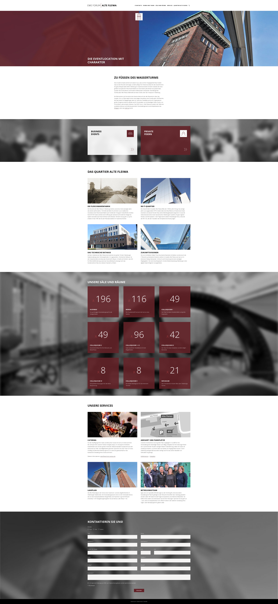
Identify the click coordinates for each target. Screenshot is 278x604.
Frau (90, 529)
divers (101, 529)
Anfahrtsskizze (144, 456)
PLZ (142, 549)
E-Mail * (90, 565)
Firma (142, 533)
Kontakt (145, 601)
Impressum (133, 601)
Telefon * (143, 557)
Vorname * (91, 541)
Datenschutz (140, 601)
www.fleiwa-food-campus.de (107, 456)
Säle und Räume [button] (161, 5)
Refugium (116, 108)
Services (169, 5)
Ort (155, 549)
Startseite (138, 5)
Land (89, 557)
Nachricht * (91, 573)
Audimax (127, 108)
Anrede (90, 527)
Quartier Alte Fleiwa (180, 5)
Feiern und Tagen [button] (148, 5)
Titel (89, 533)
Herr (96, 529)
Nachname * (144, 541)
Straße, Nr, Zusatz (92, 549)
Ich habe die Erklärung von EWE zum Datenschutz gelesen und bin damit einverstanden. (112, 583)
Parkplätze (152, 456)
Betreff (143, 565)
